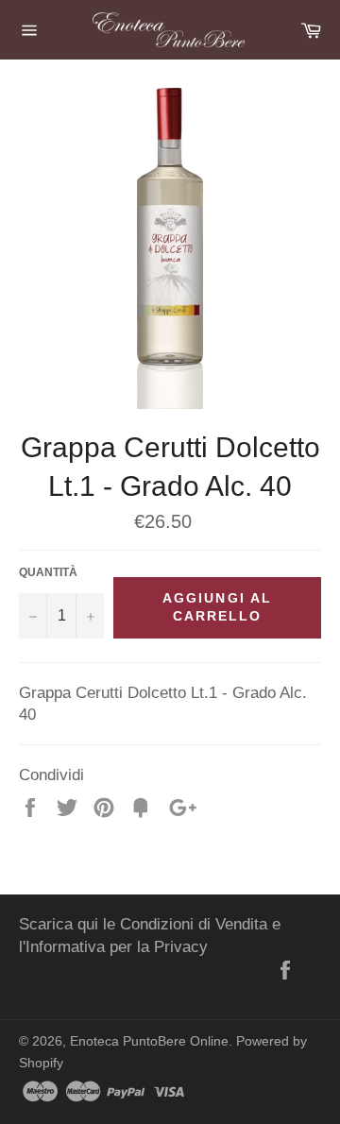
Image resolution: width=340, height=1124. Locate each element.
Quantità (48, 572)
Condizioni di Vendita (193, 924)
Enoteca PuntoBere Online (149, 1041)
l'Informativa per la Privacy (113, 947)
